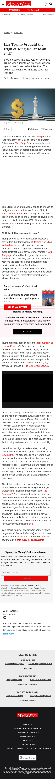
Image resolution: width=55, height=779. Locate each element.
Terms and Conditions (27, 733)
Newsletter (48, 129)
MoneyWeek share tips (14, 696)
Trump (39, 136)
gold (31, 524)
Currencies (18, 33)
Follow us (34, 129)
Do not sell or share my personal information (27, 749)
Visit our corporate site (36, 769)
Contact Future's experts (27, 728)
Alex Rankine (13, 78)
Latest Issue (27, 668)
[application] (27, 388)
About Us (27, 724)
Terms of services (31, 585)
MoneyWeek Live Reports (27, 684)
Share (8, 129)
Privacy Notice (33, 588)
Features (46, 78)
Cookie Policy (28, 741)
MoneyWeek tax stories (27, 700)
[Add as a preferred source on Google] (27, 757)
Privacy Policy (27, 737)
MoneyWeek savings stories (40, 696)
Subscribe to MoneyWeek (14, 664)
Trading (7, 33)
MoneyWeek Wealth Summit (40, 680)
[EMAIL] (5, 617)
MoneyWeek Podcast (14, 680)
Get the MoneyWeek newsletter (40, 664)
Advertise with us (28, 745)
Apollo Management (12, 213)
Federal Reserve (10, 245)
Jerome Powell (41, 242)
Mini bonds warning (25, 14)
